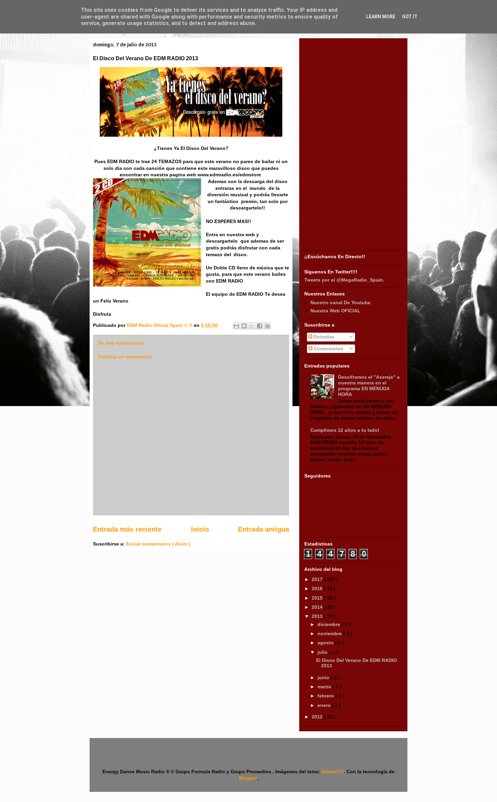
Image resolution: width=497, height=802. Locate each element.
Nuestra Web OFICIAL (335, 310)
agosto (326, 642)
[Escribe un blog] (244, 325)
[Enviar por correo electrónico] (236, 325)
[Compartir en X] (252, 325)
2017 (318, 579)
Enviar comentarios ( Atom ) (158, 544)
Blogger (248, 778)
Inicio (200, 529)
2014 (318, 607)
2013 (318, 616)
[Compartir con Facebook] (259, 325)
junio (324, 677)
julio (323, 652)
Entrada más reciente (127, 529)
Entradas (323, 336)
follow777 (333, 771)
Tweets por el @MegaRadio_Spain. (344, 280)
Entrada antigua (263, 529)
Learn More (380, 16)
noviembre (330, 633)
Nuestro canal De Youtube (340, 302)
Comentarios (327, 348)
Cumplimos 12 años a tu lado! (344, 430)
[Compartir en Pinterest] (267, 325)
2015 (318, 598)
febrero (326, 695)
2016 (318, 588)
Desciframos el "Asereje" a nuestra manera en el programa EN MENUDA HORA (369, 385)
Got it (410, 16)
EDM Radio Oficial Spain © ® (160, 325)
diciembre (329, 624)
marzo (325, 686)
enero (324, 705)
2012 (318, 716)
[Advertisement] (353, 144)
